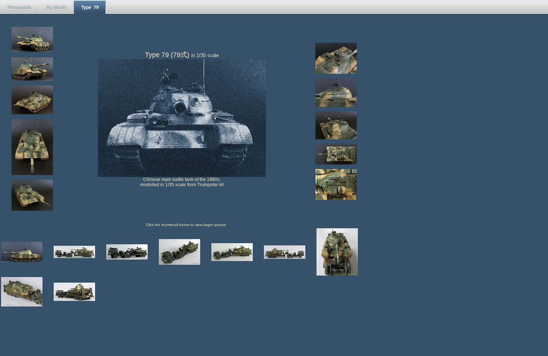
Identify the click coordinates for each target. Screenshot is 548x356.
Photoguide (19, 7)
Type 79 (90, 7)
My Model (56, 7)
